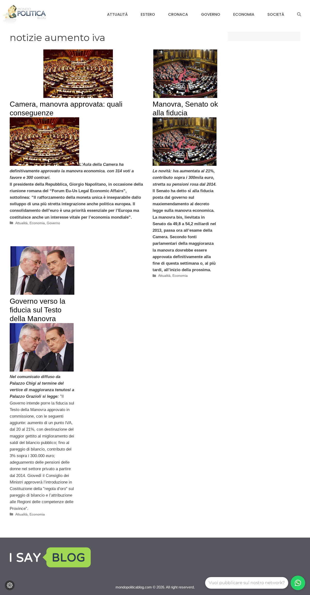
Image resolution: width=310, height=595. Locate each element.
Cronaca (178, 14)
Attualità (117, 14)
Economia (243, 14)
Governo (210, 14)
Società (275, 14)
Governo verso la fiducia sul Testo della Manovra (37, 310)
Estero (148, 14)
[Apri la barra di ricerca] (299, 14)
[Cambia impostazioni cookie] (10, 585)
